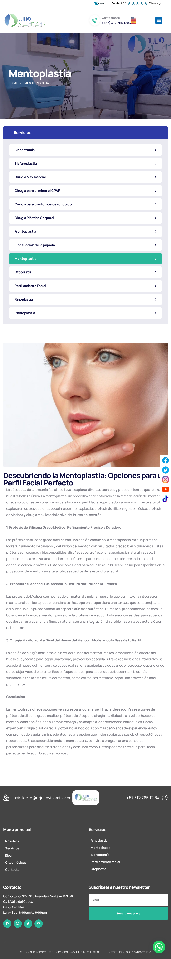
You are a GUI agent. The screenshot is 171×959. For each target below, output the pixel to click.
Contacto (12, 869)
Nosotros (12, 841)
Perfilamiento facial (105, 861)
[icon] (7, 923)
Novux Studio (141, 951)
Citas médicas (15, 862)
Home (13, 83)
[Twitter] (165, 470)
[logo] (86, 797)
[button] (158, 20)
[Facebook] (165, 460)
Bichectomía (100, 854)
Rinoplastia (99, 840)
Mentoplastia (101, 847)
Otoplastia (98, 869)
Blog (8, 855)
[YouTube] (165, 489)
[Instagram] (165, 479)
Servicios (12, 848)
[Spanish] (134, 22)
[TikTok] (165, 499)
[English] (134, 18)
